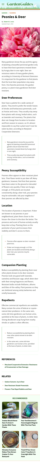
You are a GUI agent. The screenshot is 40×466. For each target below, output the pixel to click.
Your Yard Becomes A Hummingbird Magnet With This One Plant (29, 423)
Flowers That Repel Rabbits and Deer (18, 389)
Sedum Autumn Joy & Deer (14, 382)
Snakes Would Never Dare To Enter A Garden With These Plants (9, 424)
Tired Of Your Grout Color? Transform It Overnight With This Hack (28, 453)
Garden (4, 13)
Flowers (12, 13)
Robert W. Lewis (9, 22)
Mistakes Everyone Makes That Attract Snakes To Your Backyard (9, 453)
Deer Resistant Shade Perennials (16, 385)
